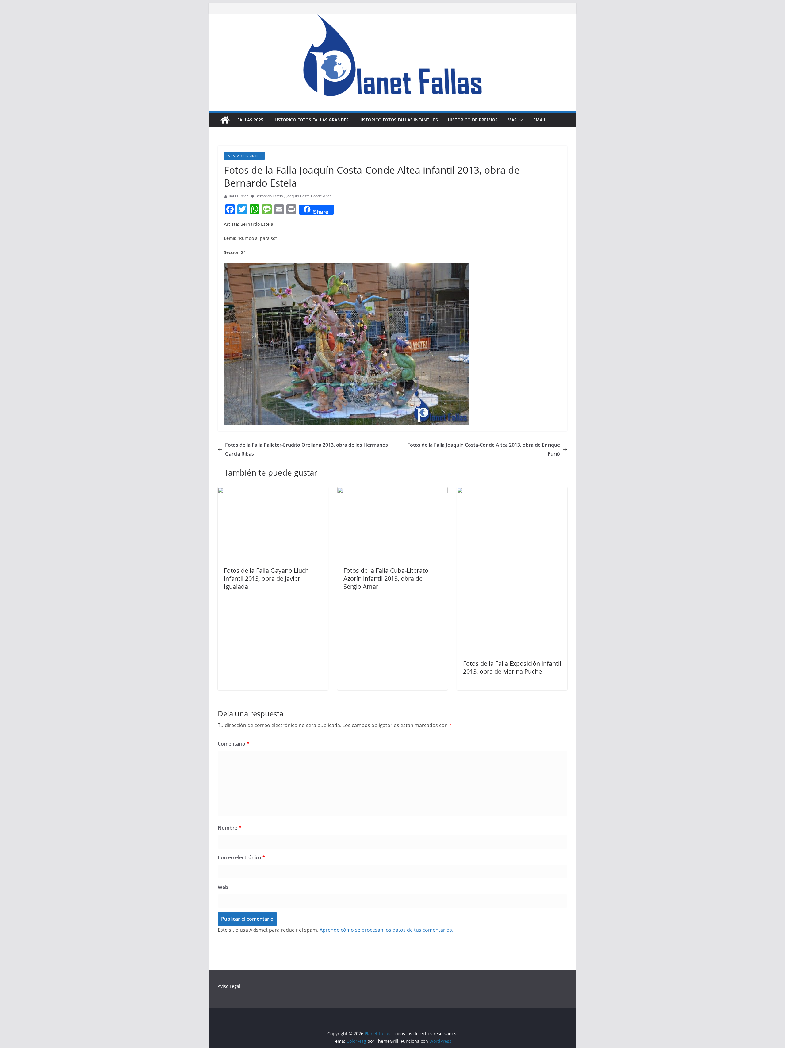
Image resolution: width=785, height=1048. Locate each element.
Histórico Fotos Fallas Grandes (311, 120)
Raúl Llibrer (238, 195)
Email (539, 120)
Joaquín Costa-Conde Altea (309, 195)
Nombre (229, 827)
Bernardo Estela (269, 195)
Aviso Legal (229, 986)
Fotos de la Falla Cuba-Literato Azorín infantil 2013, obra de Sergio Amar (385, 578)
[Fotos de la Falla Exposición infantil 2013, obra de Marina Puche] (512, 491)
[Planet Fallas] (225, 120)
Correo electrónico (241, 857)
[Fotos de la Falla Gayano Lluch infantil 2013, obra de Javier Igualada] (273, 491)
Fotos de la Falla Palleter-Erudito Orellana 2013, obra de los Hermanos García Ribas (306, 449)
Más (512, 120)
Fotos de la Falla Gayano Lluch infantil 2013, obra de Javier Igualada (266, 578)
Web (223, 887)
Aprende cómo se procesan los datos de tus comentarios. (386, 930)
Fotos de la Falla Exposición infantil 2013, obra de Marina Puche (512, 667)
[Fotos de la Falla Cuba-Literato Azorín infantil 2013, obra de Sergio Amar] (392, 491)
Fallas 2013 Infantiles (244, 156)
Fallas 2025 (250, 120)
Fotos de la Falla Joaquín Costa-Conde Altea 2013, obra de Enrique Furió (483, 449)
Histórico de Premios (473, 120)
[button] (520, 120)
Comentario (233, 743)
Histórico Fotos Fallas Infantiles (398, 120)
